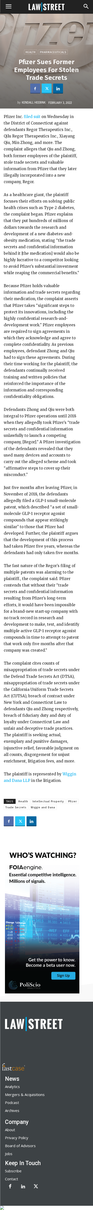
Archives (12, 1110)
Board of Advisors (20, 1145)
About (10, 1129)
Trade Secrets (15, 807)
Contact (11, 1178)
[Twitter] (47, 89)
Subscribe (13, 1170)
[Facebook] (35, 89)
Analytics (12, 1086)
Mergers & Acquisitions (25, 1094)
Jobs (8, 1153)
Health (31, 52)
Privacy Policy (16, 1137)
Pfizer (72, 801)
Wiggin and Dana (43, 807)
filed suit (31, 116)
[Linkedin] (58, 89)
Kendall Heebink (34, 102)
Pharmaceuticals (53, 52)
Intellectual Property (48, 801)
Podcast (12, 1102)
